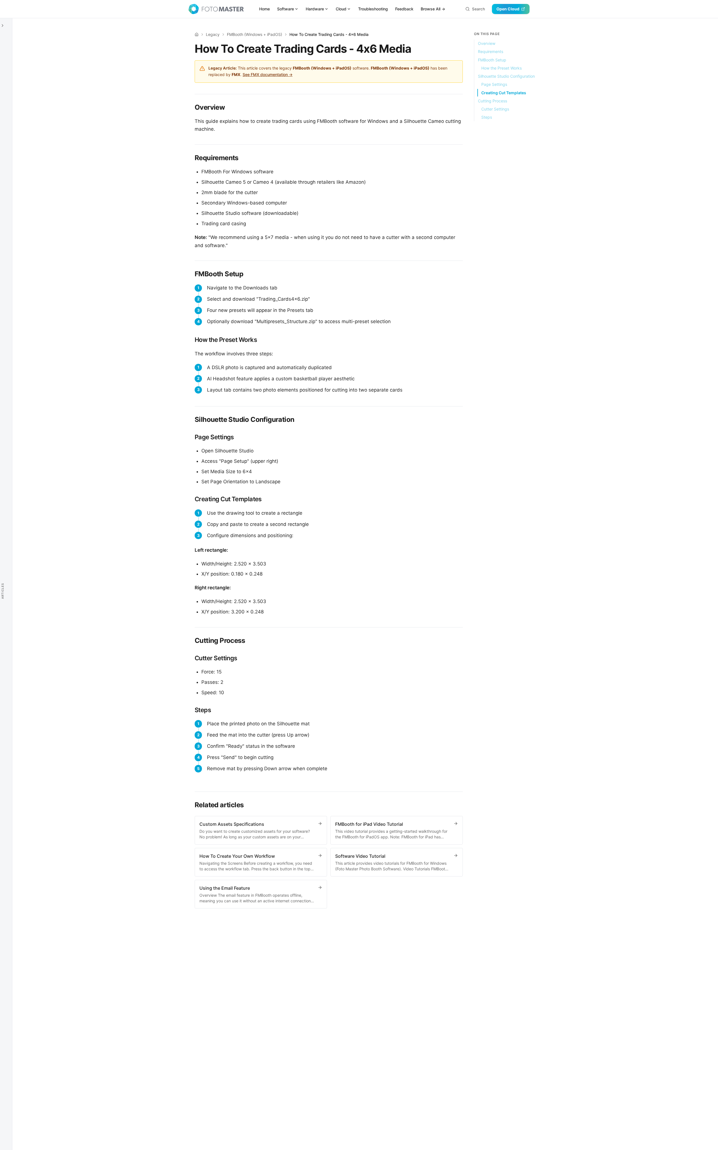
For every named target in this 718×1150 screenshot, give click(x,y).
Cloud (341, 8)
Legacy (213, 34)
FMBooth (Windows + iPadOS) (254, 34)
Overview (486, 43)
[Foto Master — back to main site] (216, 9)
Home (264, 8)
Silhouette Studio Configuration (506, 76)
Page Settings (494, 84)
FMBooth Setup (492, 60)
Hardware (315, 8)
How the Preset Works (501, 68)
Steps (486, 117)
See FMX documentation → (268, 74)
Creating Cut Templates (503, 92)
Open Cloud (507, 8)
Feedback (404, 8)
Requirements (490, 51)
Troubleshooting (373, 8)
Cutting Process (492, 100)
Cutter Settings (495, 109)
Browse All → (433, 8)
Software (285, 8)
